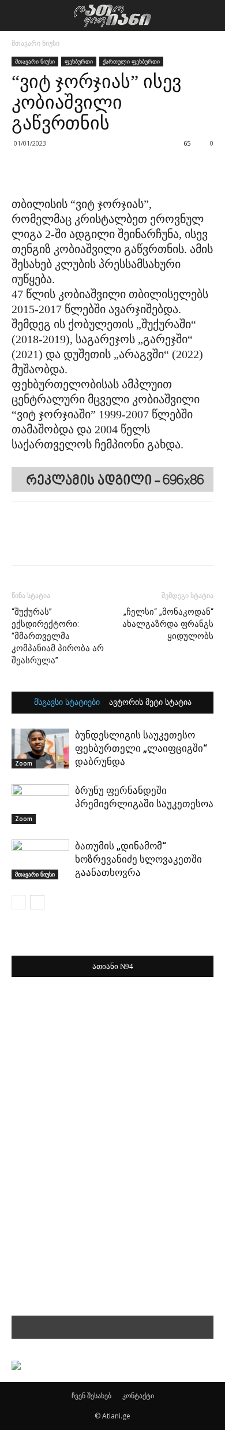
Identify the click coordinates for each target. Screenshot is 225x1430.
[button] (209, 15)
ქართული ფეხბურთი (131, 61)
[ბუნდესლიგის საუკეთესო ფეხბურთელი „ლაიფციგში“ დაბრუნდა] (40, 748)
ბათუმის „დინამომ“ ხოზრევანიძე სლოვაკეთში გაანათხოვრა (138, 859)
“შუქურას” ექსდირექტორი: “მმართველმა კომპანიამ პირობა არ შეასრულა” (58, 636)
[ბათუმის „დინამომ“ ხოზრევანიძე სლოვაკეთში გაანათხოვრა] (40, 859)
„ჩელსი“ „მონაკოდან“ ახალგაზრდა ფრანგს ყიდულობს (167, 624)
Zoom (23, 763)
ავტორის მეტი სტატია (150, 703)
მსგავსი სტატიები (67, 703)
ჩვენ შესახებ (91, 1396)
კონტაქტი (138, 1396)
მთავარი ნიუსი (35, 43)
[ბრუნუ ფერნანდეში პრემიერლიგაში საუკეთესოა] (40, 804)
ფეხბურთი (79, 61)
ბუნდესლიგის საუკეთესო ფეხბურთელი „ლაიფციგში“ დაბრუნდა (141, 748)
